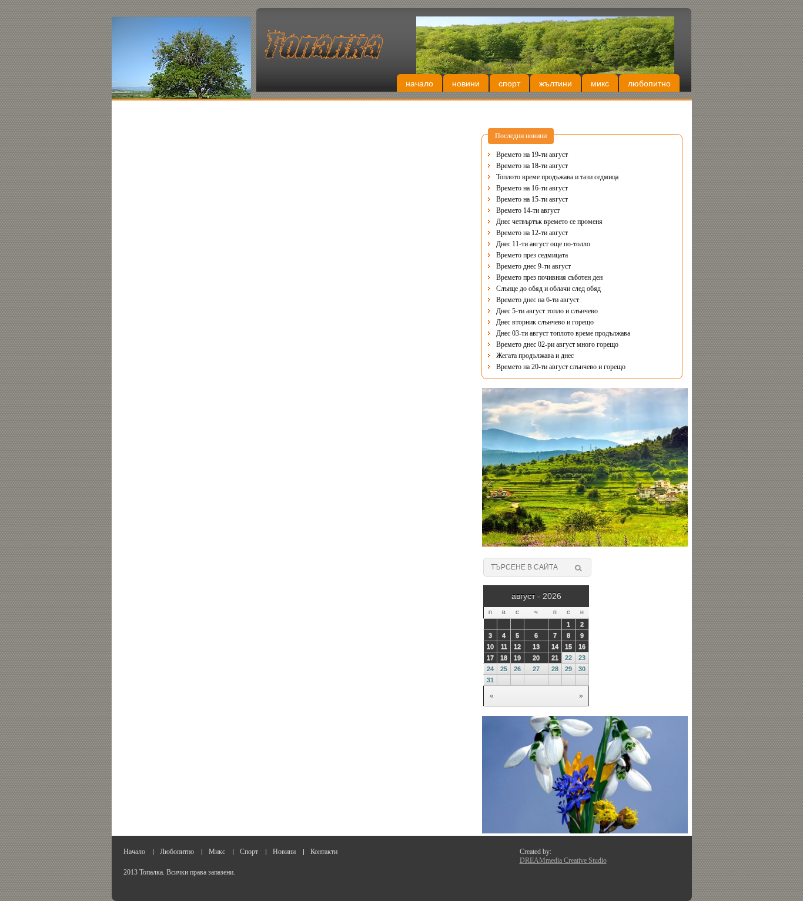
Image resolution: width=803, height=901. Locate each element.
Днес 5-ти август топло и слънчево (547, 311)
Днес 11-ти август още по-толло (543, 244)
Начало (419, 83)
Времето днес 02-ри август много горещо (557, 344)
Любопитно (649, 83)
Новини (466, 83)
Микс (600, 83)
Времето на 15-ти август (532, 199)
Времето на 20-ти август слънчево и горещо (560, 367)
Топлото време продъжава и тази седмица (557, 177)
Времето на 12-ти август (532, 233)
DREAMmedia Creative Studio (563, 860)
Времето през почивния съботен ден (549, 277)
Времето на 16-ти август (532, 188)
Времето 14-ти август (528, 210)
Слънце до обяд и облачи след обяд (548, 288)
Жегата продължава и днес (535, 355)
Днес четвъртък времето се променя (549, 221)
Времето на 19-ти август (532, 154)
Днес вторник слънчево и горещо (545, 322)
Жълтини (555, 83)
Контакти (323, 852)
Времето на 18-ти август (532, 166)
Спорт (509, 83)
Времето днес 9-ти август (533, 266)
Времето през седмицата (532, 255)
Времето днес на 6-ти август (537, 300)
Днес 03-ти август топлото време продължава (563, 333)
